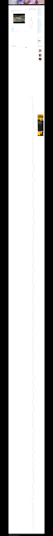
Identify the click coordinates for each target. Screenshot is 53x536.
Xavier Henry (31, 527)
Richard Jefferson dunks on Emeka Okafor (32, 61)
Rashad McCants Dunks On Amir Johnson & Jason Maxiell (33, 59)
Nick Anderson (31, 413)
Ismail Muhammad (32, 276)
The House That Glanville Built (40, 106)
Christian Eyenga (31, 180)
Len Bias (31, 364)
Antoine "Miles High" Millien (32, 130)
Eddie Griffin (31, 243)
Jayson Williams (31, 297)
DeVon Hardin (31, 226)
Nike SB (38, 111)
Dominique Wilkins (40, 24)
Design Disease (13, 535)
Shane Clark (31, 473)
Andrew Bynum (31, 123)
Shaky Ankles (39, 103)
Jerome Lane (31, 307)
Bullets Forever (39, 93)
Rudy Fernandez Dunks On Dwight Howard (41, 12)
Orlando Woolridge (32, 419)
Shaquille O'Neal (31, 474)
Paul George (31, 423)
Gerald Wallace (31, 259)
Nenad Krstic (31, 411)
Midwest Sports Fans (40, 101)
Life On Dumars (39, 100)
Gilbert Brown (31, 262)
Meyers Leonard (31, 395)
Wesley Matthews (31, 523)
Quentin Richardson (32, 430)
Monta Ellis (31, 404)
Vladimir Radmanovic (32, 519)
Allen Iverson (31, 112)
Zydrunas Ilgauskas (32, 532)
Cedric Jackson (31, 165)
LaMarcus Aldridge (32, 355)
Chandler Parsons (31, 166)
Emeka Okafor (31, 247)
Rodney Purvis (31, 451)
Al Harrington (31, 104)
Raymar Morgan (31, 439)
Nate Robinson (31, 407)
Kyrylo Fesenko (31, 353)
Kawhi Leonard (31, 336)
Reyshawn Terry (31, 442)
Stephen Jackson (31, 483)
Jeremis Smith (31, 302)
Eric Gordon (31, 249)
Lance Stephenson (32, 356)
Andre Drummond (31, 118)
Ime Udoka (31, 275)
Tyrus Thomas (31, 515)
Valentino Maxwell (31, 517)
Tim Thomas (31, 500)
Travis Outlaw (31, 506)
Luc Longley (31, 368)
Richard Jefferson (31, 443)
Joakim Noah (31, 310)
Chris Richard (31, 177)
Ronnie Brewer (31, 455)
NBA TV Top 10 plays (32, 408)
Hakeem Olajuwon (32, 268)
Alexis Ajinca (31, 110)
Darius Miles (31, 199)
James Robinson (31, 287)
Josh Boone (31, 326)
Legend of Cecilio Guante (40, 99)
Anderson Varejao (31, 117)
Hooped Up (39, 96)
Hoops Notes (39, 97)
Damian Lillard (31, 193)
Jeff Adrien (31, 298)
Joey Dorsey (31, 315)
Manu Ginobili (31, 372)
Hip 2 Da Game (40, 57)
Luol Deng (31, 370)
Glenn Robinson (31, 263)
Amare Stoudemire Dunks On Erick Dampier (33, 82)
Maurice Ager (31, 391)
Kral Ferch (31, 349)
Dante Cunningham (32, 198)
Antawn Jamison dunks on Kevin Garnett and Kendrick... (33, 75)
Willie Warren (31, 525)
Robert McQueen (31, 447)
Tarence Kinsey (31, 487)
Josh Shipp (31, 330)
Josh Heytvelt (31, 327)
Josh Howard (31, 328)
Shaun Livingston (31, 475)
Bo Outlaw (31, 144)
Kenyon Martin (31, 341)
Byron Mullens (31, 157)
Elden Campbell (31, 245)
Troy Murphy (31, 510)
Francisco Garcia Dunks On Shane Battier (32, 88)
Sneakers (39, 112)
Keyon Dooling (31, 346)
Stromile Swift (31, 486)
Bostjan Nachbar (31, 147)
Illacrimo (9, 535)
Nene (39, 28)
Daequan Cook (31, 191)
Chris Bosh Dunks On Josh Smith (33, 89)
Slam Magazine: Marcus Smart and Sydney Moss (43, 51)
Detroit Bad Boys (39, 94)
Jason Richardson (31, 293)
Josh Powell (31, 329)
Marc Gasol (31, 373)
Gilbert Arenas (31, 261)
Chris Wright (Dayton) (32, 179)
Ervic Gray (31, 251)
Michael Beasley (31, 396)
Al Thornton (31, 106)
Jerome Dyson (31, 306)
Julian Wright (31, 332)
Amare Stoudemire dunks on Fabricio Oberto (33, 48)
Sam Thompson (31, 464)
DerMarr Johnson (31, 214)
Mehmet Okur (31, 393)
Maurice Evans (31, 392)
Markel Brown (31, 383)
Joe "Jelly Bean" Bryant (32, 311)
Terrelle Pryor (31, 489)
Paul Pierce (31, 425)
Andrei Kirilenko (31, 121)
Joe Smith (31, 313)
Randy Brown (31, 434)
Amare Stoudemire (40, 21)
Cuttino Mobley (31, 189)
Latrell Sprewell (31, 362)
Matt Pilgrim (31, 390)
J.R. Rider (31, 280)
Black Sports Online (39, 90)
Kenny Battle (31, 340)
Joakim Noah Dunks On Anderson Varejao (32, 72)
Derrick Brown (31, 216)
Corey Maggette (31, 184)
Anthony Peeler (31, 128)
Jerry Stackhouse (31, 308)
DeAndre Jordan (31, 208)
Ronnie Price (31, 456)
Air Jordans (39, 109)
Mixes (30, 402)
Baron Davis (31, 138)
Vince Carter (39, 19)
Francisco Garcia (31, 253)
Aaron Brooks (31, 102)
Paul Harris (31, 424)
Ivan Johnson (31, 277)
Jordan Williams (31, 325)
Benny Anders (31, 140)
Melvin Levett (31, 394)
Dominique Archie (31, 231)
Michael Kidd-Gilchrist (32, 398)
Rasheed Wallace (31, 436)
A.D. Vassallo (31, 101)
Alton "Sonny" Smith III (32, 114)
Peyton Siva (31, 427)
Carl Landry (31, 161)
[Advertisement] (19, 8)
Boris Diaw (31, 146)
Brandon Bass (31, 150)
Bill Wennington (31, 142)
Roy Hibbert (31, 457)
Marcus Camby (31, 375)
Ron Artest (31, 454)
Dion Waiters (31, 227)
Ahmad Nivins (31, 103)
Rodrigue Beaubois (32, 453)
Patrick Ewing (31, 420)
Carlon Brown (31, 162)
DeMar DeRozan (31, 210)
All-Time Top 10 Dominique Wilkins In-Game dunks (32, 68)
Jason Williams (31, 296)
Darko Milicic (31, 200)
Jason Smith (31, 294)
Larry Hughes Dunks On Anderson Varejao (32, 86)
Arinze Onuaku (31, 133)
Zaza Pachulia (31, 531)
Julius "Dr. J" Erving (40, 25)
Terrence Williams (31, 492)
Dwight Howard (31, 238)
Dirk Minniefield (31, 228)
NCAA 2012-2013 (31, 410)
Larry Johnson (31, 359)
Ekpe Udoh (31, 244)
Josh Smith (14, 26)
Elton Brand (31, 246)
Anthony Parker (31, 127)
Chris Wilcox (31, 178)
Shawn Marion (31, 476)
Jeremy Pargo (31, 304)
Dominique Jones (31, 232)
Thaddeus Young (31, 494)
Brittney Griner (31, 155)
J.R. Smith (31, 281)
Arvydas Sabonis (31, 135)
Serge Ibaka (31, 471)
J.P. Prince (31, 279)
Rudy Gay (31, 460)
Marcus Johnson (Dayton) (32, 377)
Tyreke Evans (31, 514)
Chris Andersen (31, 170)
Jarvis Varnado (31, 292)
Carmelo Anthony (31, 164)
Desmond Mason (31, 221)
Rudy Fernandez (31, 459)
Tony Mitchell (31, 504)
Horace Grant (31, 272)
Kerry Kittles (31, 342)
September (31, 24)
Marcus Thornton (31, 379)
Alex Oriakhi (31, 108)
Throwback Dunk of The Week (33, 496)
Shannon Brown (40, 29)
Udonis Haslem (31, 516)
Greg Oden (31, 266)
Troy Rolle (31, 511)
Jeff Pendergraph (31, 300)
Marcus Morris (31, 378)
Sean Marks (31, 469)
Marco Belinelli (31, 374)
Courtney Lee (31, 187)
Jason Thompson (31, 295)
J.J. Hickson (31, 278)
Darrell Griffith (31, 202)
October (31, 23)
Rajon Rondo (31, 432)
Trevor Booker (31, 508)
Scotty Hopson (31, 468)
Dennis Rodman (31, 212)
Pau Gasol (31, 422)
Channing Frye (31, 167)
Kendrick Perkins (31, 339)
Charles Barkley (31, 168)
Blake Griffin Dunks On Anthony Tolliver (40, 10)
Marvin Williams (31, 388)
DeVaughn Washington (32, 223)
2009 (30, 20)
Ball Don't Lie (39, 89)
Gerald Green (31, 258)
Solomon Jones (31, 479)
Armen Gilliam (31, 134)
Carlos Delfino (31, 163)
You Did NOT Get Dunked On (33, 530)
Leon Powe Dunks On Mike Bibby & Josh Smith (32, 46)
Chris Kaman (31, 174)
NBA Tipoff (39, 102)
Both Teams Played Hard (40, 91)
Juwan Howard (31, 334)
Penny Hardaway (31, 426)
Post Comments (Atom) (16, 31)
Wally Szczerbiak (31, 521)
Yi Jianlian (31, 529)
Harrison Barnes (31, 270)
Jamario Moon (31, 283)
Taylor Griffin (31, 488)
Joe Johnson (31, 312)
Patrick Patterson (31, 421)
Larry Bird (31, 358)
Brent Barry (31, 153)
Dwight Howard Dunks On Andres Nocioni (32, 77)
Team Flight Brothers (40, 104)
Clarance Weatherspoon (32, 181)
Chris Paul (31, 176)
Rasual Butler (31, 437)
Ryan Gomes (31, 462)
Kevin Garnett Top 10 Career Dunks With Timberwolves (33, 42)
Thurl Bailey (31, 497)
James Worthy (31, 289)
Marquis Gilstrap (31, 385)
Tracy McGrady (40, 23)
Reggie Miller (31, 440)
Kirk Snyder (31, 347)
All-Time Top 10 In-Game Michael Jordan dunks (32, 66)
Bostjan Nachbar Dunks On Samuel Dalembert (32, 29)
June (30, 26)
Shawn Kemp (40, 22)
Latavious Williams (32, 361)
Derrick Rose (31, 219)
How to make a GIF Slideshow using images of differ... (33, 56)
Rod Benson (31, 449)
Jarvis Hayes (31, 291)
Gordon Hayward (31, 264)
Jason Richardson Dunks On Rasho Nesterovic (33, 84)
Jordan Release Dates (40, 110)
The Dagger (39, 105)
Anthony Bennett (31, 125)
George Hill (31, 257)
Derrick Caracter (31, 217)
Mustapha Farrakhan (32, 406)
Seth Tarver (31, 472)
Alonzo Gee (31, 113)
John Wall (31, 319)
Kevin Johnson (31, 344)
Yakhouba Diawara (32, 528)
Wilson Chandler (31, 526)
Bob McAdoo (31, 145)
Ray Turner (31, 438)
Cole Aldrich (31, 183)
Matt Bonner (31, 389)
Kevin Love (31, 345)
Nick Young (31, 415)
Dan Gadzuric (31, 195)
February (31, 97)
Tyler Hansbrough (31, 512)
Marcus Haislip (31, 376)
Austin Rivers (31, 136)
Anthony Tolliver (31, 129)
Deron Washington (32, 215)
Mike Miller (31, 400)
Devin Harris (31, 225)
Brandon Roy (31, 151)
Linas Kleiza (31, 366)
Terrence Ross (31, 491)
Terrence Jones (31, 490)
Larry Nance (31, 360)
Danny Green (31, 197)
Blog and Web (19, 535)
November (31, 22)
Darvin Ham (31, 204)
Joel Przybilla (31, 314)
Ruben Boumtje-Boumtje (32, 458)
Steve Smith (31, 485)
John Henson (31, 317)
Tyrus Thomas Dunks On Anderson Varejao (32, 70)
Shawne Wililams (31, 477)
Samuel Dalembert (32, 466)
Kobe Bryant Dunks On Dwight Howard (40, 9)
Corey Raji (31, 185)
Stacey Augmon (31, 481)
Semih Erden (31, 470)
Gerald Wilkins (31, 260)
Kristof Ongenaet (31, 351)
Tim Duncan (31, 498)
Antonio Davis (31, 132)
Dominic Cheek (31, 230)
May (30, 27)
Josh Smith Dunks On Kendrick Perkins (16, 10)
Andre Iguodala (31, 119)
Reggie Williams (31, 441)
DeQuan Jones (31, 213)
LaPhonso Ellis (31, 357)
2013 (30, 17)
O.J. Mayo (31, 417)
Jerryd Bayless (31, 309)
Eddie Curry (31, 242)
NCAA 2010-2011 (31, 409)
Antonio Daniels (31, 131)
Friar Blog (39, 95)
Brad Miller (31, 148)
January (31, 98)
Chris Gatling (31, 172)
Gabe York (31, 255)
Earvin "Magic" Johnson (32, 240)
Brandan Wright (31, 149)
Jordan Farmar (31, 323)
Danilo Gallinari (31, 196)
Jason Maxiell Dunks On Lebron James (40, 13)
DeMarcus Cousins (32, 211)
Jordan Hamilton (31, 324)
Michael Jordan (39, 18)
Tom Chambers (31, 502)
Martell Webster (31, 387)
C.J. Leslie (31, 159)
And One (39, 88)
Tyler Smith (31, 513)
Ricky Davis (31, 445)
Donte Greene (31, 234)
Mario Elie (31, 381)
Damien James (31, 194)
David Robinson (31, 206)
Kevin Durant (31, 343)
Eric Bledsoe (31, 248)
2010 (30, 19)
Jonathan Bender (31, 321)
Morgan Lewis (31, 405)
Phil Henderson (31, 428)
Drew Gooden (31, 236)
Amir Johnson (31, 116)
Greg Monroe (31, 265)
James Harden (31, 285)
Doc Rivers (31, 229)
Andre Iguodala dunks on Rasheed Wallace (32, 33)
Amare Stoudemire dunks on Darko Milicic (33, 78)
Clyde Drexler (31, 182)
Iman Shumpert (31, 274)
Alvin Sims (31, 115)
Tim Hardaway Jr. (31, 499)
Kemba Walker (31, 338)
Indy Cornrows (39, 98)
